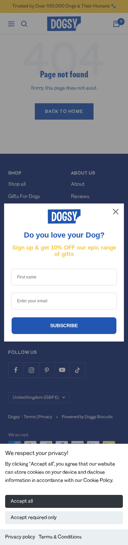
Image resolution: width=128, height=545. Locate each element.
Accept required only (34, 517)
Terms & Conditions (60, 537)
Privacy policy (20, 537)
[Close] (116, 211)
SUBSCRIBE (64, 325)
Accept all (22, 501)
